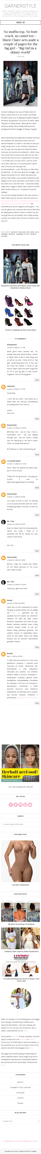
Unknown (11, 386)
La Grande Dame (14, 461)
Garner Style (23, 234)
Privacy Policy (31, 1141)
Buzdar (10, 653)
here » (3, 1065)
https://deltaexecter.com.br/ (27, 697)
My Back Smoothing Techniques (21, 924)
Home (6, 1141)
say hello (15, 1036)
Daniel (9, 600)
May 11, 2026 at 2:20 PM (14, 656)
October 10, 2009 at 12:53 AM (16, 428)
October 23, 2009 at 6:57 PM (16, 524)
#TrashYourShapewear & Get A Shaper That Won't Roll (21, 980)
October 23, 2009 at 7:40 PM (16, 560)
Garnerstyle (20, 6)
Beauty (20, 1082)
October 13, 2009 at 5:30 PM (16, 497)
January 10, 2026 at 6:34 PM (15, 603)
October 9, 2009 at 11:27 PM (16, 389)
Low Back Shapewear (20, 885)
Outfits (20, 1098)
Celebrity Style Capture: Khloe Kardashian (21, 951)
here (31, 1048)
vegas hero (16, 613)
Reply (37, 380)
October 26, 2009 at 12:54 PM (16, 585)
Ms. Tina (10, 521)
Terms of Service (17, 1141)
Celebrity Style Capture (20, 1087)
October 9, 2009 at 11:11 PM (16, 348)
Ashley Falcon (18, 232)
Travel (20, 1103)
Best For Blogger (32, 1151)
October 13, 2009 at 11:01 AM (16, 464)
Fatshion (20, 1093)
